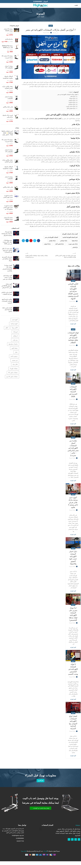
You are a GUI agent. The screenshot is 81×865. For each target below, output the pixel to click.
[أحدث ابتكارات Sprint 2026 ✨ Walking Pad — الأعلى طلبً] (16, 133)
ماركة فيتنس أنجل (59, 244)
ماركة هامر (75, 247)
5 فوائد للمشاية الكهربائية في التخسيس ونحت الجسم (73, 669)
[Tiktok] (69, 839)
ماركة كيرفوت (47, 244)
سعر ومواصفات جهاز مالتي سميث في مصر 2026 (7, 241)
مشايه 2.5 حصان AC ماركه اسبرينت (7, 56)
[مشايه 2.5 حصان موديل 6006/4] (16, 220)
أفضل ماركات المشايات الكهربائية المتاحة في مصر (48, 118)
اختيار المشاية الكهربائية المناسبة (70, 237)
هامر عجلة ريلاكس (8, 107)
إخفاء (71, 92)
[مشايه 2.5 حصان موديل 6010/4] (16, 32)
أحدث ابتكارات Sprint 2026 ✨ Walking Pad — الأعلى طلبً (7, 133)
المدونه (38, 16)
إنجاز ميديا (23, 851)
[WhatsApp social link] (2, 5)
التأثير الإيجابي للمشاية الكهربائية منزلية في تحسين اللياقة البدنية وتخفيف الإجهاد (73, 291)
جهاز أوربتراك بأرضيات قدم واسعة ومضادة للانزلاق (7, 233)
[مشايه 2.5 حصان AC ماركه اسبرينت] (16, 59)
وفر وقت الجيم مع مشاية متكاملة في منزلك (7, 258)
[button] (40, 808)
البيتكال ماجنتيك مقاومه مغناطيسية (8, 77)
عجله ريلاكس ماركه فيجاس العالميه (7, 160)
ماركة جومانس (63, 240)
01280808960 (37, 1)
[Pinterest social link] (31, 240)
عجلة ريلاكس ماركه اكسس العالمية (7, 87)
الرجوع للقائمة (51, 255)
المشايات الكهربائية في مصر (51, 237)
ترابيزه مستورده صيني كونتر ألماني (8, 196)
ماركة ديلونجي (52, 240)
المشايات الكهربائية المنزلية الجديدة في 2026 (73, 391)
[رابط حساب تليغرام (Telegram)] (23, 240)
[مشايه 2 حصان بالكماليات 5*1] (16, 69)
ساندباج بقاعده (9, 39)
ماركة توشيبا (75, 240)
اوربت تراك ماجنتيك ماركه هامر (7, 116)
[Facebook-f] (79, 839)
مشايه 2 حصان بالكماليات (9, 97)
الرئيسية (42, 16)
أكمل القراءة (73, 323)
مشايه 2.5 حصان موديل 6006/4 (8, 218)
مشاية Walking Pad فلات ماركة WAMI (7, 46)
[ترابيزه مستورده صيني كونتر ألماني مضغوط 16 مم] (16, 209)
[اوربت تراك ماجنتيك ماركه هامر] (16, 118)
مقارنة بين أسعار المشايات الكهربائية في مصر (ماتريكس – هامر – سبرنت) (73, 448)
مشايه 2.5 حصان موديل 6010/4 (8, 29)
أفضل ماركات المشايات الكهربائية (70, 234)
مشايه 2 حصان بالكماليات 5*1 (9, 67)
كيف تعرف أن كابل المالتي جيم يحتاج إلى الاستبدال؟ (7, 250)
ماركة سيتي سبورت (73, 244)
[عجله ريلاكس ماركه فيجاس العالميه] (16, 161)
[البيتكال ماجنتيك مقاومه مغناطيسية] (16, 79)
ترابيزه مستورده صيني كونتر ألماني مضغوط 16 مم (8, 207)
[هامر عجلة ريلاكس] (16, 109)
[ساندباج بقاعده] (16, 40)
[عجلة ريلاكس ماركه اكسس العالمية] (16, 89)
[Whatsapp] (75, 839)
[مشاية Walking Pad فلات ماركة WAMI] (16, 49)
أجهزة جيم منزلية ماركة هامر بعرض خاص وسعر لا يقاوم (73, 502)
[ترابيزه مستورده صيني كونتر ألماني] (16, 198)
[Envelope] (72, 839)
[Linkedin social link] (27, 240)
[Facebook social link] (4, 5)
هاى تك (45, 851)
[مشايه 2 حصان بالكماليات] (16, 100)
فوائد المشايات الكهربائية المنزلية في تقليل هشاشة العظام (73, 337)
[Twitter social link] (34, 240)
